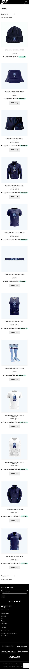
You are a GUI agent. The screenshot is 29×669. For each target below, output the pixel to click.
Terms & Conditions (6, 631)
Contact (3, 621)
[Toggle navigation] (26, 2)
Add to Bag (14, 103)
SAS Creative (20, 666)
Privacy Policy (4, 635)
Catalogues (4, 623)
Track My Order (5, 613)
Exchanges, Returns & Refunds (9, 633)
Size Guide (3, 616)
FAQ (2, 618)
